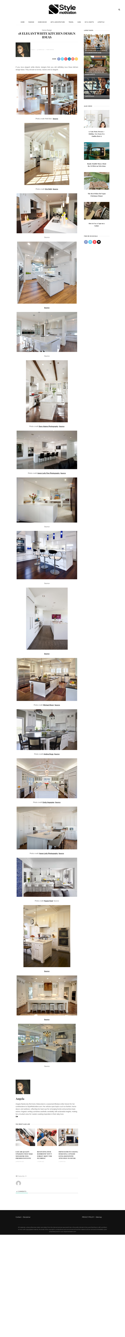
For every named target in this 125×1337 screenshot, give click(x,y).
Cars (79, 22)
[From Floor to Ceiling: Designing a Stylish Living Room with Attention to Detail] (68, 1137)
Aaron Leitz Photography (48, 853)
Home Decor (42, 22)
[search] (119, 10)
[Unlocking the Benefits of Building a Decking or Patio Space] (97, 64)
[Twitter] (17, 1117)
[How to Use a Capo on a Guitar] (96, 210)
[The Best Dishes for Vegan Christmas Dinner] (96, 181)
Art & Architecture (58, 22)
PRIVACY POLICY (88, 1217)
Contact (18, 1217)
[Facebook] (16, 1117)
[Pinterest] (94, 242)
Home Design (47, 30)
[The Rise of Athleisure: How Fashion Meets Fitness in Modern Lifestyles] (97, 86)
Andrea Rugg (48, 754)
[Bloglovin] (99, 242)
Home (23, 22)
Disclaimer (26, 1217)
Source (55, 119)
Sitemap (99, 1217)
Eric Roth (48, 189)
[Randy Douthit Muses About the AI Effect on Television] (96, 151)
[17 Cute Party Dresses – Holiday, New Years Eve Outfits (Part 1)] (96, 119)
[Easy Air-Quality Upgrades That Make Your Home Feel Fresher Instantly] (25, 1137)
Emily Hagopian (48, 802)
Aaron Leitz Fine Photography (48, 473)
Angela (33, 49)
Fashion (31, 22)
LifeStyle (101, 22)
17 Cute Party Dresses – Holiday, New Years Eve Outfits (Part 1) (97, 134)
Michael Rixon (48, 705)
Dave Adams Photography (48, 426)
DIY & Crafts (89, 22)
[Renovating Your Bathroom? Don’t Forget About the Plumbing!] (47, 1137)
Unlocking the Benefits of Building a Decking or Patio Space (96, 72)
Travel (71, 22)
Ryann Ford (48, 901)
